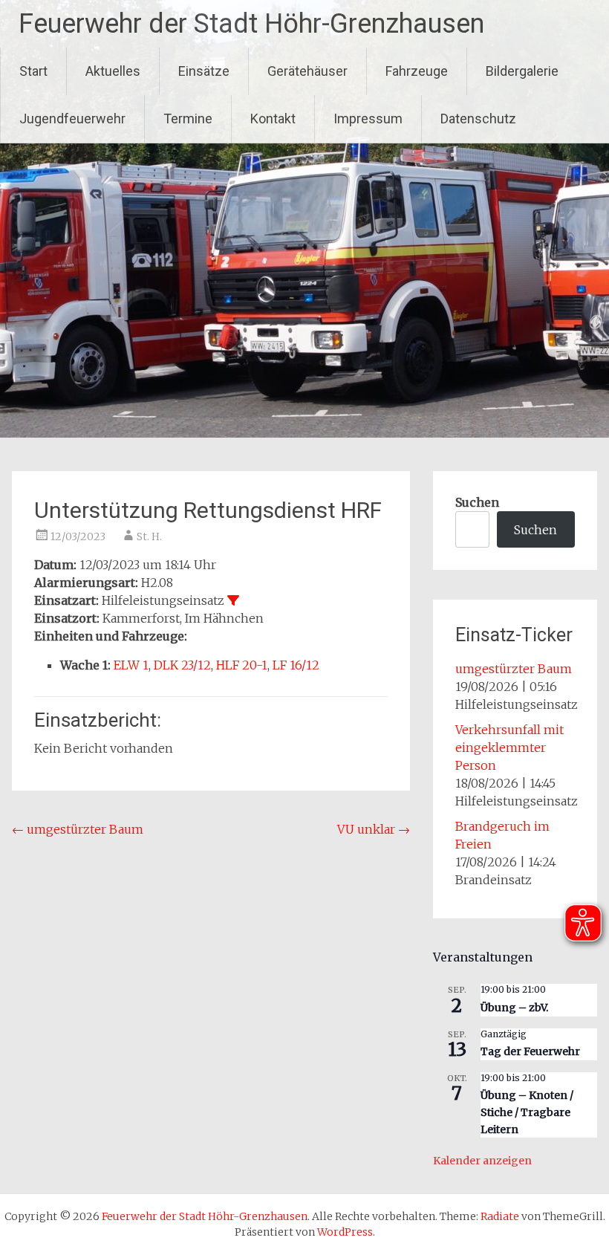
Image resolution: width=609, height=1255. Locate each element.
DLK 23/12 (182, 665)
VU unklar (373, 829)
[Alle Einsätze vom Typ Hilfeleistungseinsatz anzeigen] (233, 600)
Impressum (368, 118)
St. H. (149, 536)
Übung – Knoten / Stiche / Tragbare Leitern (527, 1112)
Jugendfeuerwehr (72, 118)
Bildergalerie (522, 71)
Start (33, 71)
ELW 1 (131, 665)
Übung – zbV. (514, 1007)
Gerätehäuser (307, 71)
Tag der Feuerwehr (530, 1051)
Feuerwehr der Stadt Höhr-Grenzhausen (251, 23)
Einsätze (203, 71)
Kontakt (273, 118)
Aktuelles (112, 71)
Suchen (477, 502)
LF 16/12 (296, 665)
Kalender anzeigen (482, 1160)
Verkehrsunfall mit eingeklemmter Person (509, 747)
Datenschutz (478, 118)
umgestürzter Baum (77, 829)
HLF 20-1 (241, 665)
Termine (187, 118)
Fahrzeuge (416, 71)
